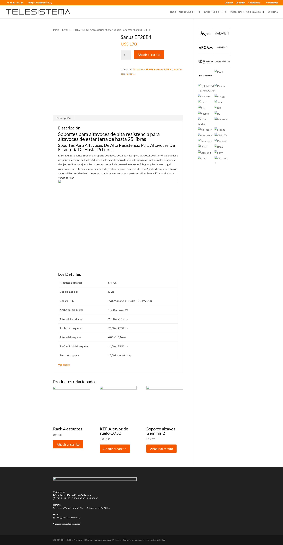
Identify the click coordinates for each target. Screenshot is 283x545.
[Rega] (219, 146)
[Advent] (222, 38)
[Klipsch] (203, 113)
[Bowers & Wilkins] (222, 66)
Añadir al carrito (149, 54)
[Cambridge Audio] (205, 80)
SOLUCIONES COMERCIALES (245, 12)
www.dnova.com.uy (102, 540)
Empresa (229, 3)
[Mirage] (220, 129)
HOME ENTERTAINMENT (183, 12)
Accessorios (97, 29)
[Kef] (218, 107)
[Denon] (220, 86)
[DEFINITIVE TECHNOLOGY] (207, 90)
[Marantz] (221, 119)
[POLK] (203, 146)
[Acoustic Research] (205, 38)
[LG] (217, 113)
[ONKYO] (221, 135)
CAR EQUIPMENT (213, 12)
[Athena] (222, 52)
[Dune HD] (204, 96)
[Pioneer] (220, 141)
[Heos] (202, 102)
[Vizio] (202, 158)
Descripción (64, 117)
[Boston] (205, 66)
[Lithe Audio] (205, 123)
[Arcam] (205, 52)
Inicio (56, 29)
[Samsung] (204, 152)
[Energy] (220, 96)
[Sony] (219, 152)
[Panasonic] (205, 141)
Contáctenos (254, 3)
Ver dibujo (64, 364)
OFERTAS (273, 12)
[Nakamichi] (205, 135)
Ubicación (240, 3)
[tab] (63, 118)
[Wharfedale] (222, 162)
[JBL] (201, 107)
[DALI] (219, 71)
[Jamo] (219, 102)
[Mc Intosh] (205, 129)
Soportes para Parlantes (119, 29)
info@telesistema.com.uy (68, 517)
